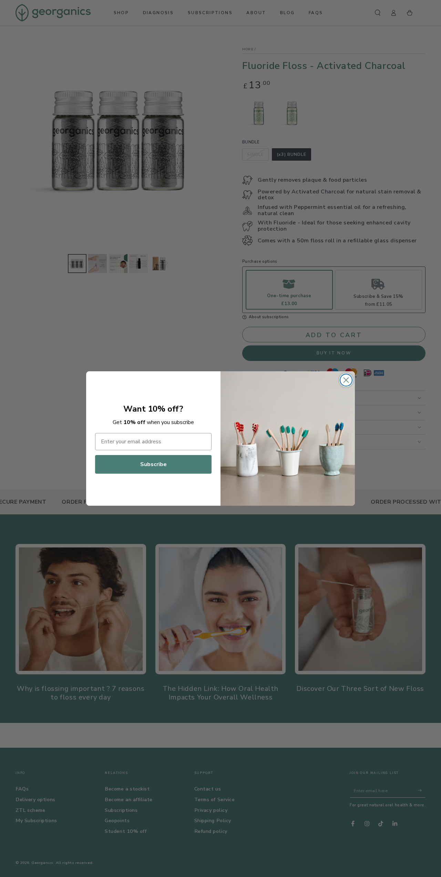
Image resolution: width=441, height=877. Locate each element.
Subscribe (153, 464)
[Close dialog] (346, 380)
